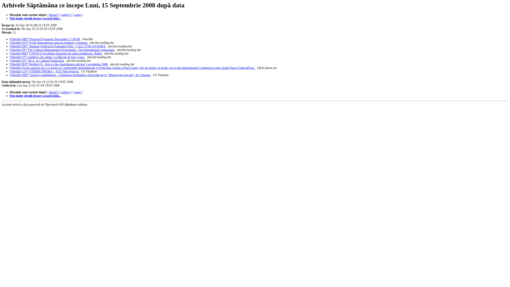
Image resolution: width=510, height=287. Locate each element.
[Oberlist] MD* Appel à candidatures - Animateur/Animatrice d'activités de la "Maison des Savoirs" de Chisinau (80, 75)
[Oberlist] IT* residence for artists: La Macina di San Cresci (47, 57)
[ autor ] (78, 15)
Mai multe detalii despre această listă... (35, 18)
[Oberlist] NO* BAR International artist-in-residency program (49, 42)
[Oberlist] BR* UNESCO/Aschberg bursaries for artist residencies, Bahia (56, 53)
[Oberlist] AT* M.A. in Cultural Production (37, 60)
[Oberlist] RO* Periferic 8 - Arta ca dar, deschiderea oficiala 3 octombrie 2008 (59, 64)
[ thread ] (53, 15)
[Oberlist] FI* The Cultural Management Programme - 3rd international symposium (62, 50)
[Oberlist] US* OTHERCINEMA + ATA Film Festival (44, 71)
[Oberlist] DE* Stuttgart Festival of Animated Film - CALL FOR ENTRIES (58, 46)
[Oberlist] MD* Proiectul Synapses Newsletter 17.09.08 (45, 39)
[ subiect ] (66, 15)
